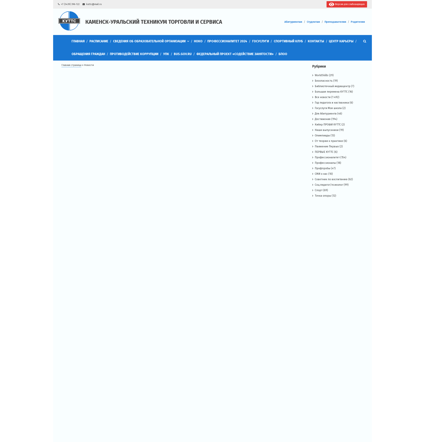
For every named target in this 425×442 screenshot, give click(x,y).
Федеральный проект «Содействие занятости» (235, 54)
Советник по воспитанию (331, 179)
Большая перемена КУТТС (331, 91)
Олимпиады (322, 135)
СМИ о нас (321, 173)
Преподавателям (335, 21)
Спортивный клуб (288, 41)
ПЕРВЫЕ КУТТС (324, 151)
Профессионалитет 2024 (227, 41)
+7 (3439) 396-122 (70, 4)
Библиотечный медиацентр (332, 86)
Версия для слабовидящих (349, 4)
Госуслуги (260, 41)
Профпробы (322, 168)
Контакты (316, 41)
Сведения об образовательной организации (149, 41)
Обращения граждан (88, 54)
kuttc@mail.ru (94, 4)
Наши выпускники (327, 130)
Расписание (98, 41)
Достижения (323, 119)
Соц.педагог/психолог (329, 184)
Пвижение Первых (327, 146)
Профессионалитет (327, 157)
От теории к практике (329, 141)
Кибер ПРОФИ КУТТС (328, 124)
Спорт (318, 190)
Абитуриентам (293, 21)
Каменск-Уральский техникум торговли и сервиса (153, 22)
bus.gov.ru (183, 54)
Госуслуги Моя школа (328, 108)
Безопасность (324, 80)
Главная (78, 41)
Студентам (313, 21)
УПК (166, 54)
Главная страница (71, 65)
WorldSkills (321, 75)
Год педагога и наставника (332, 102)
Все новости (323, 97)
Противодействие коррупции (134, 54)
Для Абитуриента (326, 113)
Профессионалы (325, 162)
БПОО (283, 54)
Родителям (358, 21)
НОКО (198, 41)
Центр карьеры (341, 41)
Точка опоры (323, 195)
